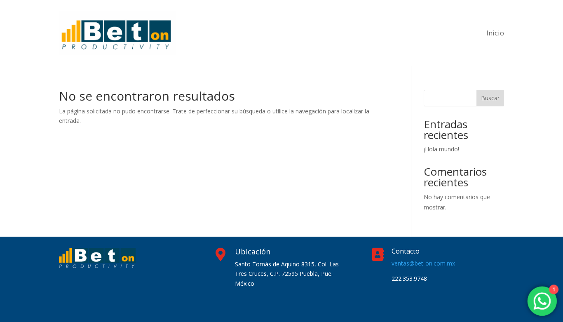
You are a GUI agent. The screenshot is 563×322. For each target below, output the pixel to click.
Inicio (495, 33)
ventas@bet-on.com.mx (423, 263)
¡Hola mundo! (441, 149)
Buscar (490, 98)
